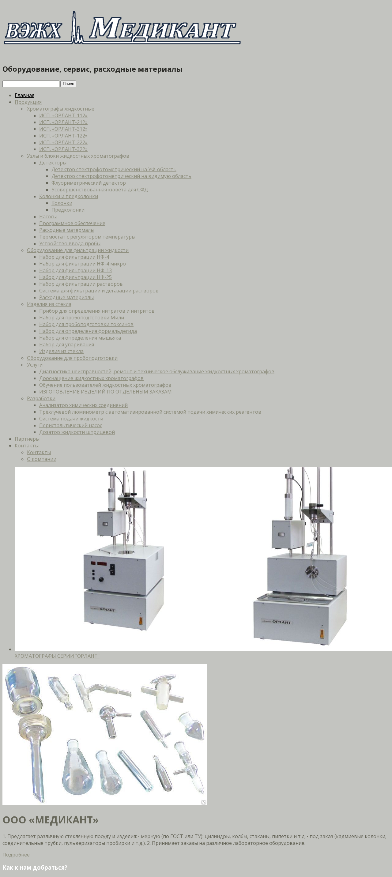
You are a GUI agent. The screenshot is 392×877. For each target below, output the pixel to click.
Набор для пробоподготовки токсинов (86, 324)
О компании (41, 459)
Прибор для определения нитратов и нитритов (97, 310)
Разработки (41, 398)
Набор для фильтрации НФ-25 (75, 277)
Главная (24, 95)
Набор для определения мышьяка (80, 337)
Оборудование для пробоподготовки (72, 358)
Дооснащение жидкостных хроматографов (91, 378)
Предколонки (68, 209)
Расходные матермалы (66, 230)
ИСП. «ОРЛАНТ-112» (63, 115)
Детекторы (52, 162)
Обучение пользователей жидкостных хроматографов (105, 385)
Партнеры (27, 438)
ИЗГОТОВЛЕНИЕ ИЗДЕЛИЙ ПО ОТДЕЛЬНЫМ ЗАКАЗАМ (105, 391)
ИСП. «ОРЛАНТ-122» (63, 135)
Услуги (35, 364)
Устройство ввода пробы (69, 243)
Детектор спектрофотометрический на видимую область (121, 176)
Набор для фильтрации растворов (81, 283)
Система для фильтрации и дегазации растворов (99, 290)
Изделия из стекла (49, 304)
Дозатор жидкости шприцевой (77, 432)
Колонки (61, 203)
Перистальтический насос (70, 425)
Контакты (27, 445)
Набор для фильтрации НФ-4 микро (82, 263)
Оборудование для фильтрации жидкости (78, 250)
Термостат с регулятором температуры (87, 236)
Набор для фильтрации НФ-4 (74, 257)
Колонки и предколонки (68, 196)
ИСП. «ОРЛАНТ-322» (63, 149)
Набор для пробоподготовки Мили (81, 317)
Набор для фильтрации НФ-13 (75, 270)
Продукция (28, 102)
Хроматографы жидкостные (60, 108)
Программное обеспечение (72, 223)
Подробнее (16, 854)
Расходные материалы (66, 297)
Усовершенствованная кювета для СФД (99, 189)
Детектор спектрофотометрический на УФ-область (113, 169)
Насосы (48, 216)
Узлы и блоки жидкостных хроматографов (78, 155)
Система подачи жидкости (71, 418)
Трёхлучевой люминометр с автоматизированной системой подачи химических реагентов (150, 411)
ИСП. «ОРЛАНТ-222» (63, 142)
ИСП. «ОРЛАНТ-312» (63, 129)
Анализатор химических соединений (83, 405)
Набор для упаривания (66, 344)
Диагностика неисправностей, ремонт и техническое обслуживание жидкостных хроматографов (156, 371)
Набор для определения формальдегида (88, 331)
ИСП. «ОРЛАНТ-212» (63, 122)
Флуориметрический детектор (88, 182)
